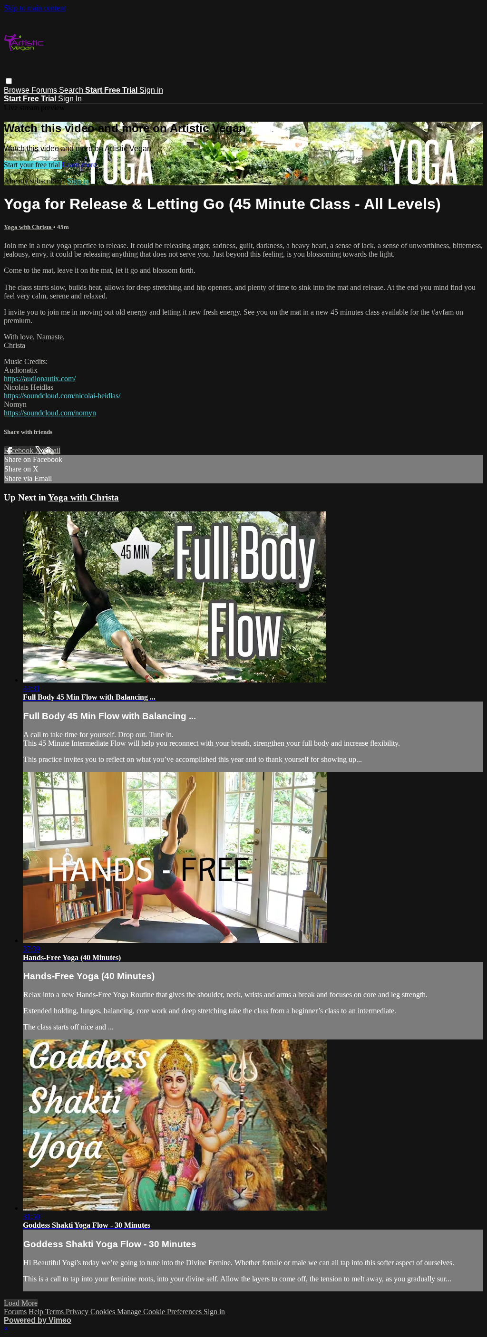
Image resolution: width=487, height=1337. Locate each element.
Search (72, 90)
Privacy (78, 1312)
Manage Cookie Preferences (160, 1312)
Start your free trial (33, 165)
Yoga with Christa (28, 227)
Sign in (151, 90)
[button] (9, 81)
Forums (45, 90)
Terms (55, 1312)
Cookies (103, 1312)
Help (37, 1312)
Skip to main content (35, 8)
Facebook (19, 450)
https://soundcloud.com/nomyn (50, 413)
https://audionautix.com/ (40, 379)
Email (51, 450)
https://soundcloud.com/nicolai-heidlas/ (62, 396)
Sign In (70, 99)
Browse (17, 90)
